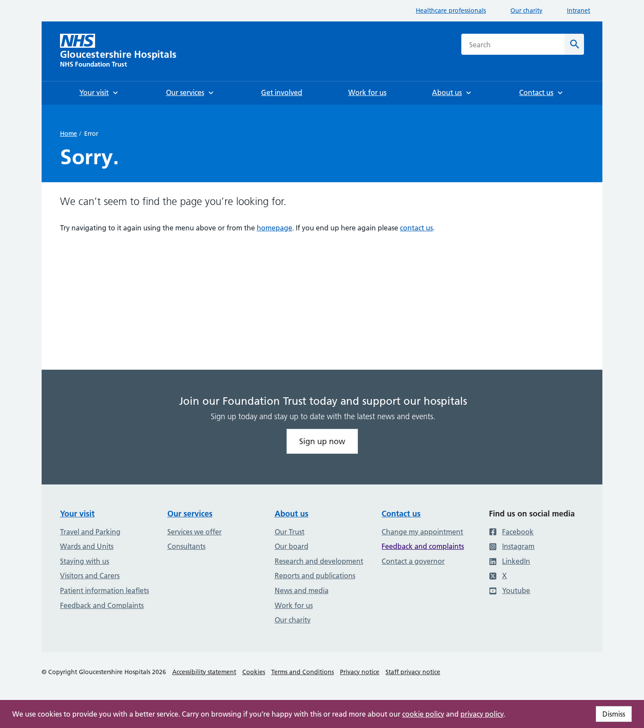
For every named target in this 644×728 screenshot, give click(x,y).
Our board (291, 546)
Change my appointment (422, 531)
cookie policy (423, 714)
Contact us (401, 514)
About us (291, 514)
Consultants (186, 546)
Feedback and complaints (423, 546)
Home (68, 134)
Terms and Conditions (302, 672)
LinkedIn (516, 561)
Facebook (518, 531)
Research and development (319, 561)
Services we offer (194, 531)
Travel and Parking (90, 531)
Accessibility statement (204, 672)
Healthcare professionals (451, 10)
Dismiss (613, 714)
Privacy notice (359, 672)
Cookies (253, 672)
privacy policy (482, 714)
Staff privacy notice (413, 672)
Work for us (294, 605)
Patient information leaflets (104, 590)
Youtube (516, 590)
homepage (274, 227)
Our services (189, 514)
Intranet (578, 10)
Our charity (526, 10)
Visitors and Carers (90, 575)
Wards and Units (86, 546)
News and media (302, 590)
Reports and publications (315, 575)
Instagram (518, 546)
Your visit (77, 514)
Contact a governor (413, 561)
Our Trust (289, 531)
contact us (416, 227)
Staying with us (84, 561)
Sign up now (322, 441)
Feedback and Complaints (102, 605)
